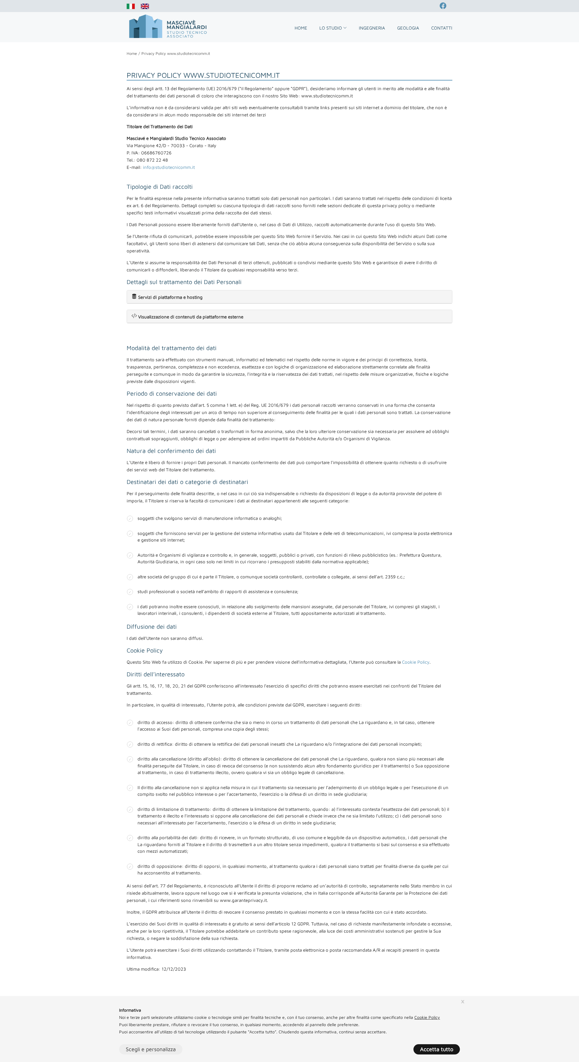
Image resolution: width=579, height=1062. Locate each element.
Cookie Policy (415, 662)
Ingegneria (372, 27)
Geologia (408, 27)
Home (301, 27)
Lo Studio (331, 27)
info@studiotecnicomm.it (169, 167)
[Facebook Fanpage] (446, 6)
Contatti (441, 27)
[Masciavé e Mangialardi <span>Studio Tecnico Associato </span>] (167, 27)
